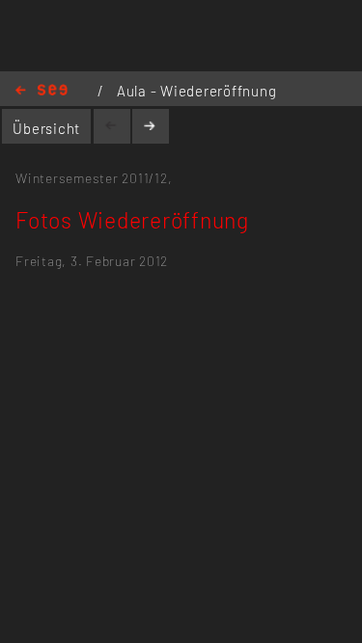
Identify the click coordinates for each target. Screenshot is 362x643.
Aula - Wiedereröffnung (196, 90)
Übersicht (46, 128)
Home (41, 91)
